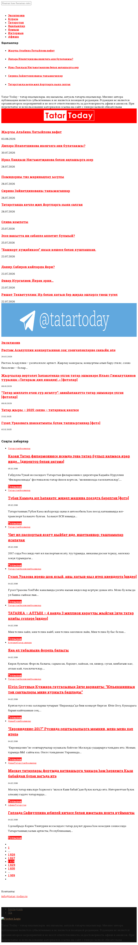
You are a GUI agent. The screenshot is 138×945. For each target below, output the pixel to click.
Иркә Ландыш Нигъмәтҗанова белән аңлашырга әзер (43, 67)
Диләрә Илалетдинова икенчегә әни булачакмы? (40, 59)
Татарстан (16, 22)
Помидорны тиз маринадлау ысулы (32, 177)
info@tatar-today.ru (14, 896)
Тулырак (15, 486)
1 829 (11, 865)
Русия (17, 721)
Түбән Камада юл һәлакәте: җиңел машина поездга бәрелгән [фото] (68, 498)
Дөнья (11, 721)
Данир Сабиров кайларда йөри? (28, 267)
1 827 (11, 858)
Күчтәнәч (12, 642)
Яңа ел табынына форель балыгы (38, 650)
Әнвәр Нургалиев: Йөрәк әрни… (27, 280)
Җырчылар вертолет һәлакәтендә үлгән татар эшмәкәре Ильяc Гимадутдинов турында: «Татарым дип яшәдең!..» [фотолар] (68, 377)
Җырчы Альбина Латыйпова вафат (31, 50)
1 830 (11, 868)
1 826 (11, 854)
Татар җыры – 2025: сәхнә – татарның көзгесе (40, 410)
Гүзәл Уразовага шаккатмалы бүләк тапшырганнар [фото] (50, 423)
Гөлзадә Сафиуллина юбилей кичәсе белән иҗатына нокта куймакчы (71, 812)
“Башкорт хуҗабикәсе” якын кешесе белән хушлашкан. (48, 249)
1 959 (11, 875)
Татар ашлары (8, 170)
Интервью (16, 33)
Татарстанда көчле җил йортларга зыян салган (39, 84)
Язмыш (13, 29)
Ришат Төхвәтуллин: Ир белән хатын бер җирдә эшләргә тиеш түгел (59, 294)
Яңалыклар (16, 26)
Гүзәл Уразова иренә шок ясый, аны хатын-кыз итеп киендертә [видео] (72, 576)
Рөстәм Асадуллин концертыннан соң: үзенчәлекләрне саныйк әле (58, 350)
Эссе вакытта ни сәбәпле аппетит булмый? (38, 235)
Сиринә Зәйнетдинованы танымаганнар (35, 75)
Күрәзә (13, 19)
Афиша (13, 36)
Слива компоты (14, 222)
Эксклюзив (16, 15)
